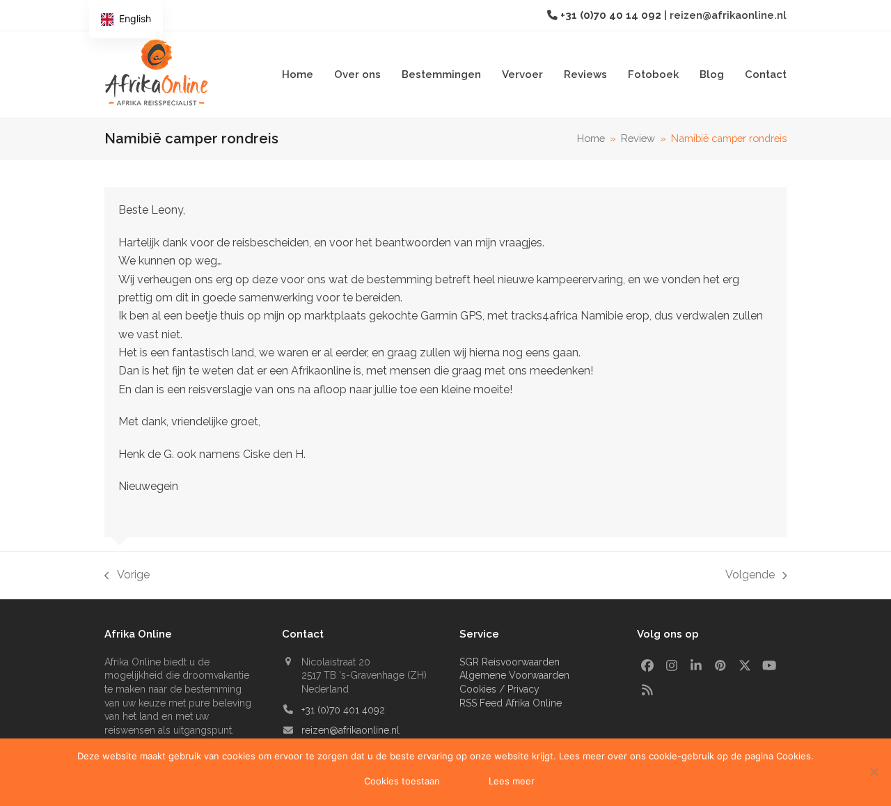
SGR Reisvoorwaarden (509, 661)
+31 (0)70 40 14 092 (612, 15)
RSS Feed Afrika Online (510, 703)
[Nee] (874, 772)
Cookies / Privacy (499, 689)
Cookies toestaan (402, 781)
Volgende (750, 576)
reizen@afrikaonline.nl (728, 15)
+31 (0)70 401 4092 (343, 710)
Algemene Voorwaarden (514, 675)
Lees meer (512, 781)
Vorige (127, 576)
